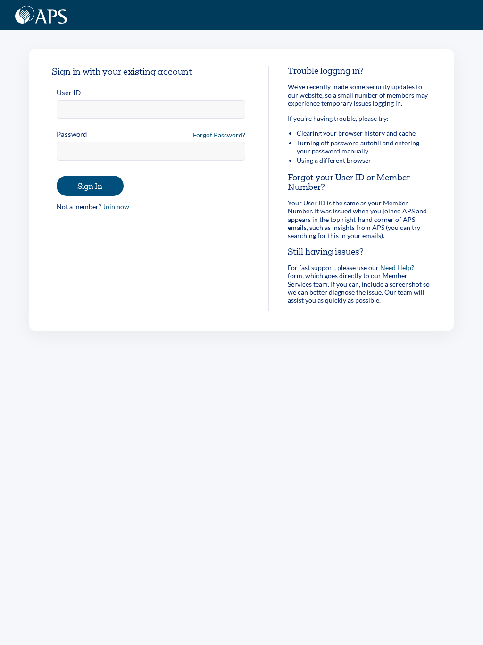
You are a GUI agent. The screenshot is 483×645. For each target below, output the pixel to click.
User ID (69, 92)
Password (72, 134)
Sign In (89, 186)
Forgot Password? (219, 135)
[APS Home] (41, 15)
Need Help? (397, 267)
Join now (116, 207)
